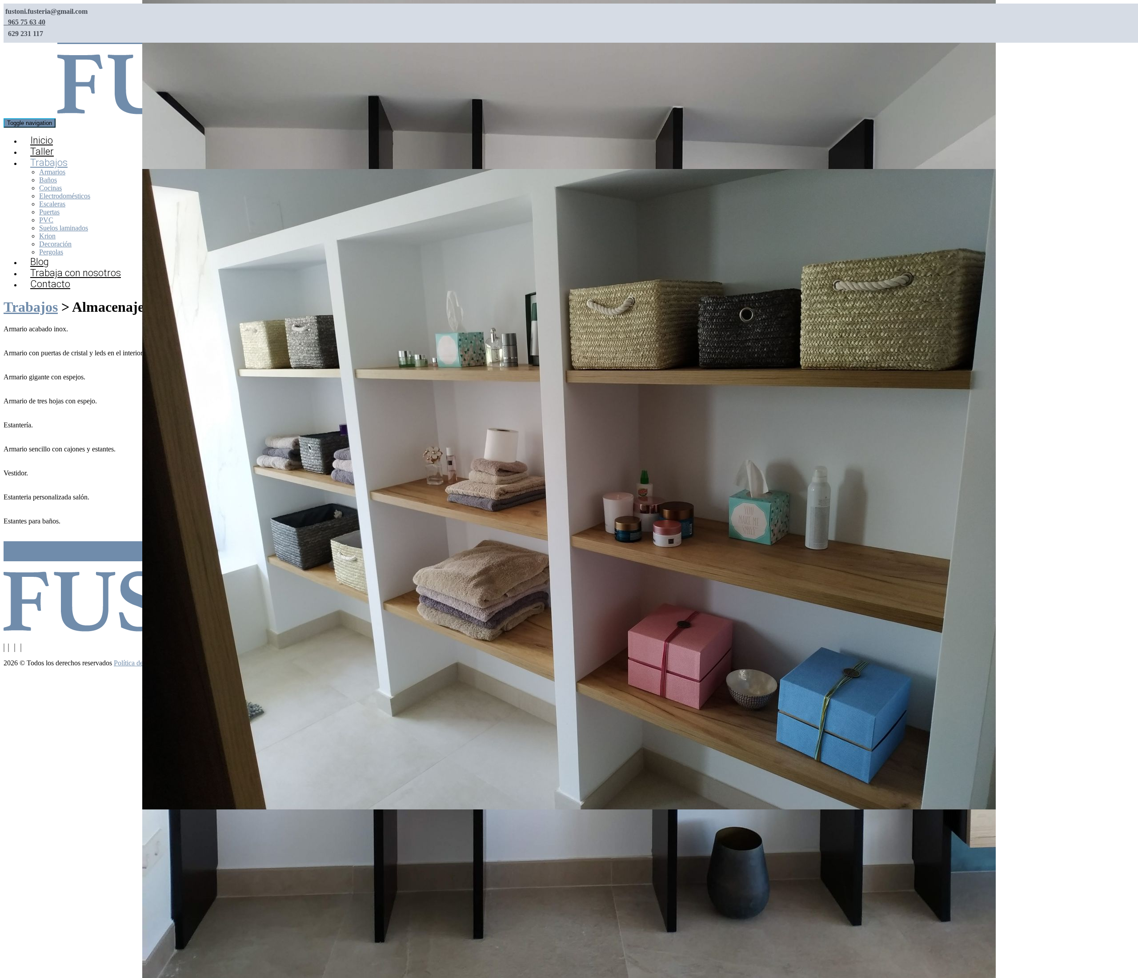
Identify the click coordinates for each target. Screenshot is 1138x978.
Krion (47, 236)
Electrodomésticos (64, 196)
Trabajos (49, 162)
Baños (48, 180)
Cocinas (50, 188)
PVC (46, 220)
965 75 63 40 (25, 22)
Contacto (50, 284)
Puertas (49, 212)
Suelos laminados (63, 228)
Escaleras (52, 204)
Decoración (55, 244)
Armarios (52, 172)
